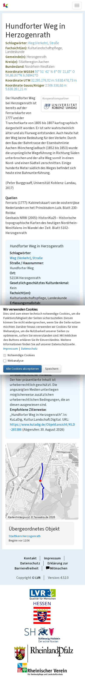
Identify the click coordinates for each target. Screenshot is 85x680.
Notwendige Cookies (21, 355)
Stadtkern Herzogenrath (25, 536)
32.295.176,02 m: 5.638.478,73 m (54, 80)
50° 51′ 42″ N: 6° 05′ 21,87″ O (55, 71)
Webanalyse (16, 360)
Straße (54, 43)
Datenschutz (30, 563)
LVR (38, 577)
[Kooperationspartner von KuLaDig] (60, 106)
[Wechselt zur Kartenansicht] (42, 481)
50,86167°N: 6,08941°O (21, 75)
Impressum (52, 558)
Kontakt (30, 558)
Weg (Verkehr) (38, 43)
